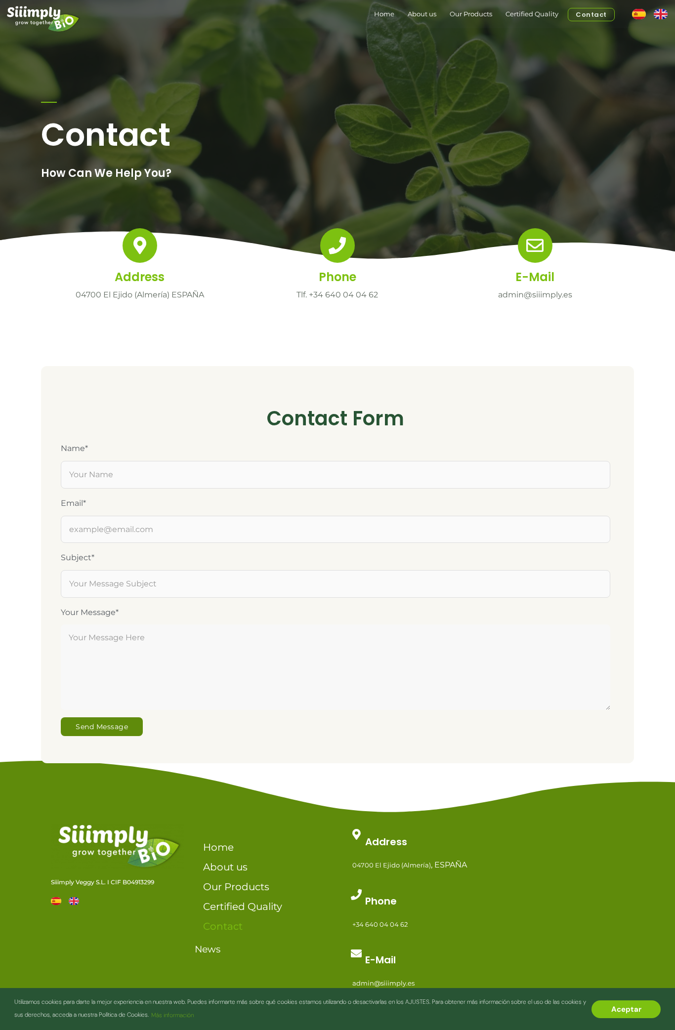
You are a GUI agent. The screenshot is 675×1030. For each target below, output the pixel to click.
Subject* (77, 557)
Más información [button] (172, 1015)
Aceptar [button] (626, 1009)
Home (384, 14)
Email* (73, 503)
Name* (74, 448)
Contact (591, 14)
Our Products (471, 14)
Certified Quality (532, 14)
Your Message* (90, 612)
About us (422, 14)
